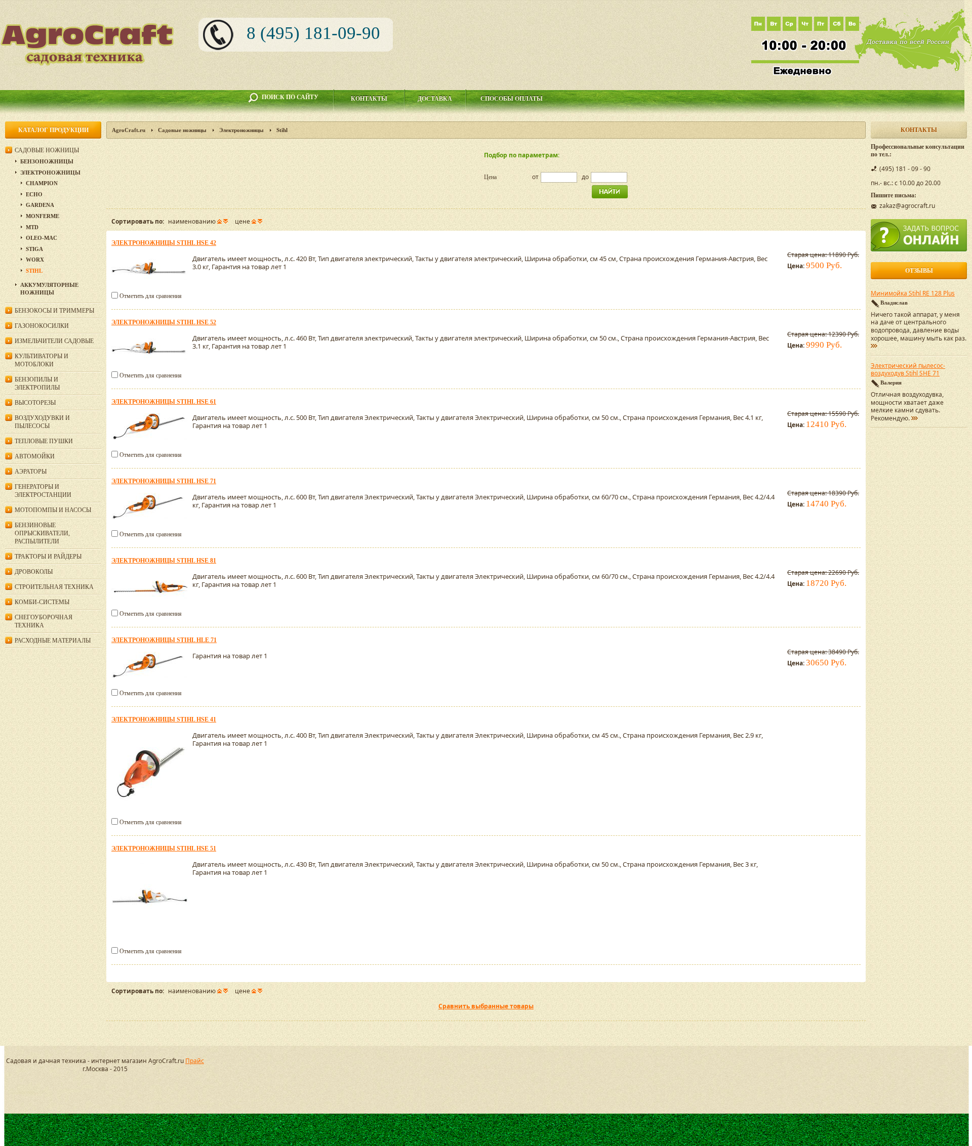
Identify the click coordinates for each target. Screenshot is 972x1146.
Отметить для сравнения (150, 296)
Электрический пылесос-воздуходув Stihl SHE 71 (908, 370)
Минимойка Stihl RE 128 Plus (913, 293)
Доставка (435, 98)
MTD (32, 227)
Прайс (194, 1060)
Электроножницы (241, 130)
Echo (34, 194)
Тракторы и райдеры (48, 556)
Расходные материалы (53, 640)
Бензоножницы (46, 161)
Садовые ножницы (182, 130)
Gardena (40, 205)
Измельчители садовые (54, 341)
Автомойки (35, 456)
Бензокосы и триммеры (54, 310)
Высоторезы (35, 402)
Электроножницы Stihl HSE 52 (163, 322)
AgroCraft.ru (128, 130)
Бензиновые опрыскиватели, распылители (42, 533)
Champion (42, 183)
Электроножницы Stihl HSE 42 (163, 242)
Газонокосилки (42, 325)
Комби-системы (42, 602)
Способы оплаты (511, 98)
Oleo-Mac (41, 238)
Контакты (369, 98)
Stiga (34, 249)
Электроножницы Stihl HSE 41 (163, 719)
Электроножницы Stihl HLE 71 (164, 640)
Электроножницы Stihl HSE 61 (163, 401)
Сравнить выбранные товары (486, 1006)
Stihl (34, 271)
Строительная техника (54, 586)
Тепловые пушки (44, 441)
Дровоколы (34, 571)
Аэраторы (31, 471)
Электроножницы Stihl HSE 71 (163, 481)
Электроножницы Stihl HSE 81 (163, 560)
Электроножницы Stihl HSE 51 (163, 848)
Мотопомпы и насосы (53, 510)
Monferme (42, 216)
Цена (490, 177)
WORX (35, 260)
